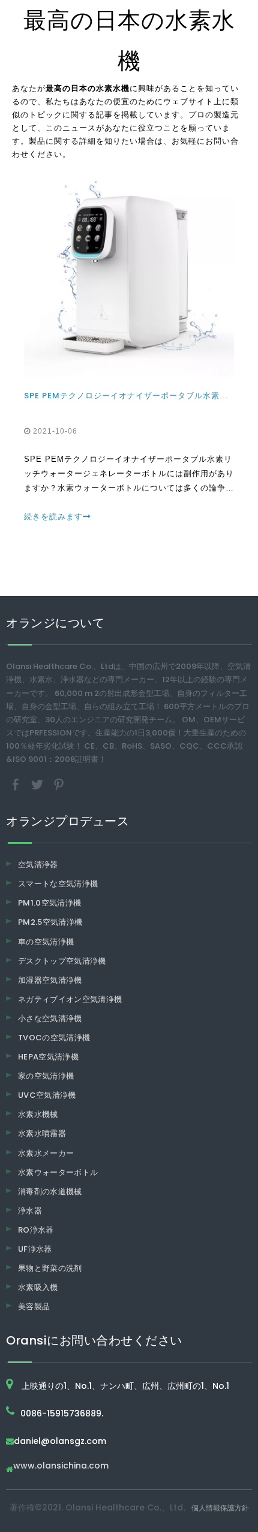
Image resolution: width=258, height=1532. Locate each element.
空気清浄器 (38, 864)
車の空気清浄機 (46, 941)
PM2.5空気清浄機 (50, 922)
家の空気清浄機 (46, 1076)
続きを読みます (53, 516)
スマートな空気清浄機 (58, 883)
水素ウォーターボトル (58, 1172)
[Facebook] (17, 784)
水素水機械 (38, 1114)
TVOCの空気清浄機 (54, 1037)
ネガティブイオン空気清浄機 (70, 999)
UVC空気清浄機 (47, 1095)
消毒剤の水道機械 (50, 1191)
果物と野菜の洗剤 (50, 1268)
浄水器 (30, 1210)
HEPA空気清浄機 (48, 1056)
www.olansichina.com (61, 1466)
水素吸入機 (38, 1287)
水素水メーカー (46, 1153)
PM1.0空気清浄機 (50, 903)
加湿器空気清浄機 (50, 980)
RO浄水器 (36, 1230)
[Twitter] (38, 784)
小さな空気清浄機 (50, 1018)
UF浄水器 (35, 1249)
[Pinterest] (58, 784)
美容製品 (34, 1306)
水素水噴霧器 (42, 1133)
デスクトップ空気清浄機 (62, 961)
